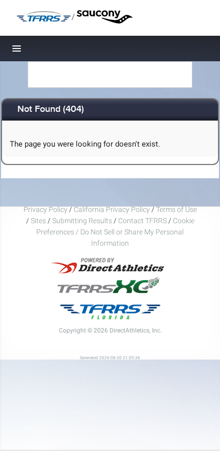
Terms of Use (176, 209)
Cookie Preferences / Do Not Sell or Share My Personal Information (115, 232)
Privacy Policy (46, 209)
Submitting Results (82, 221)
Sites (38, 221)
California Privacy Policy (112, 209)
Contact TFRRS (143, 221)
